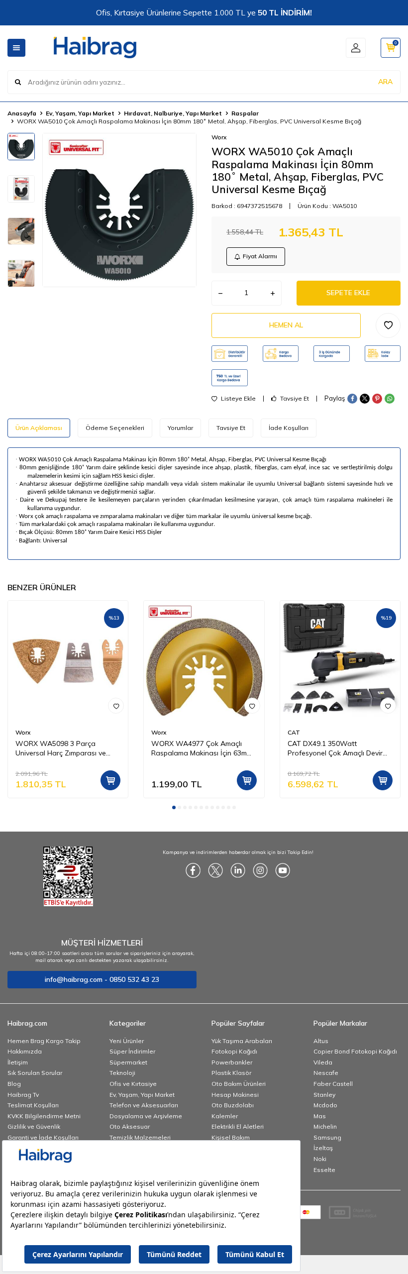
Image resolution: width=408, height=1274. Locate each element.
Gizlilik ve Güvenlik (33, 1126)
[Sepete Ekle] (110, 780)
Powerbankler (231, 1062)
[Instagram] (260, 870)
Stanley (324, 1094)
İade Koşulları (288, 427)
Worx (218, 137)
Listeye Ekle (237, 399)
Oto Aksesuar (129, 1126)
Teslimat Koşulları (33, 1105)
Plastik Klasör (231, 1072)
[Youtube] (282, 870)
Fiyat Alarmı (260, 256)
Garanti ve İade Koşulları (43, 1137)
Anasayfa (21, 113)
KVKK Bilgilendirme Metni (44, 1116)
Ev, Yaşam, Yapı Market (80, 113)
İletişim (17, 1062)
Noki (319, 1159)
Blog (14, 1083)
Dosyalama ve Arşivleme (145, 1116)
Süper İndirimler (132, 1051)
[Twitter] (215, 870)
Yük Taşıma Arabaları (241, 1041)
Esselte (324, 1169)
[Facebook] (193, 870)
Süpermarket (128, 1062)
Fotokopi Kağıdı (234, 1051)
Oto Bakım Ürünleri (238, 1083)
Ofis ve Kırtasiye (133, 1083)
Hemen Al (286, 324)
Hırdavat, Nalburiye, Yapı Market (173, 113)
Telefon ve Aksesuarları (143, 1105)
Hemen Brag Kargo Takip (44, 1041)
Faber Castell (333, 1083)
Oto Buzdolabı (232, 1105)
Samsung (327, 1137)
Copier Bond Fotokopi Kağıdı (355, 1051)
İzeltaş (323, 1148)
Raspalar (245, 113)
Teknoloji (122, 1072)
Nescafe (325, 1072)
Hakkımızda (24, 1051)
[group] (119, 210)
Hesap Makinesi (235, 1094)
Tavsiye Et (294, 399)
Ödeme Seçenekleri (115, 427)
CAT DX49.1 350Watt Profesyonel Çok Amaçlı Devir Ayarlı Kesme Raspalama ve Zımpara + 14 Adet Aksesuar (335, 748)
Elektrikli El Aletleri (237, 1126)
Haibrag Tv (23, 1094)
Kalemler (224, 1116)
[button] (174, 807)
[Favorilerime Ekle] (116, 706)
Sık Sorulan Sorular (34, 1072)
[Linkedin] (237, 870)
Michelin (325, 1126)
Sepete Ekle (348, 292)
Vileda (322, 1062)
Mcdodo (325, 1105)
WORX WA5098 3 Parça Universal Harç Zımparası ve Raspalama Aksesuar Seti (60, 748)
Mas (319, 1116)
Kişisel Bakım (230, 1137)
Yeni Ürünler (126, 1041)
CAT (294, 732)
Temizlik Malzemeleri (140, 1137)
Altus (320, 1041)
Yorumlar (180, 427)
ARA (385, 81)
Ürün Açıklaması (38, 427)
